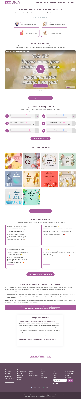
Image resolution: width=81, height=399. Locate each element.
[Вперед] (73, 70)
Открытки (19, 373)
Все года (42, 356)
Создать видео (39, 2)
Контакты (67, 369)
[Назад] (8, 70)
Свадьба (31, 373)
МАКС (68, 375)
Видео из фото (8, 371)
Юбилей (31, 371)
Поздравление (8, 369)
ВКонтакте (69, 377)
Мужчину (43, 371)
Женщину (43, 369)
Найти (70, 380)
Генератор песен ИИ (9, 380)
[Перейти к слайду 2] (39, 90)
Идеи (54, 377)
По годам (19, 379)
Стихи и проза (20, 375)
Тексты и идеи (61, 2)
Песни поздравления (21, 371)
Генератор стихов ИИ (9, 381)
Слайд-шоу (7, 373)
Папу (42, 375)
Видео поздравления (21, 369)
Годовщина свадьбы (33, 375)
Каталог (46, 2)
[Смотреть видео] (40, 69)
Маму (42, 373)
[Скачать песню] (37, 116)
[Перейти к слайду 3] (41, 90)
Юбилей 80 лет (34, 356)
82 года (48, 356)
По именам (19, 377)
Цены (68, 2)
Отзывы (73, 2)
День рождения (32, 369)
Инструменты (53, 2)
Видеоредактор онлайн (10, 378)
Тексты (54, 375)
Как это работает (56, 369)
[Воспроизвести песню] (7, 116)
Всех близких (44, 377)
